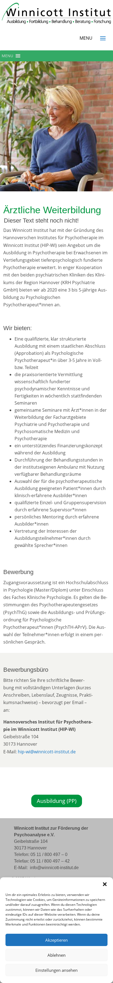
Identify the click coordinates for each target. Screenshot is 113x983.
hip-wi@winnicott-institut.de (47, 752)
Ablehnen (56, 955)
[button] (105, 884)
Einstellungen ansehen (56, 970)
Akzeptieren (56, 940)
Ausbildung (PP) (57, 801)
